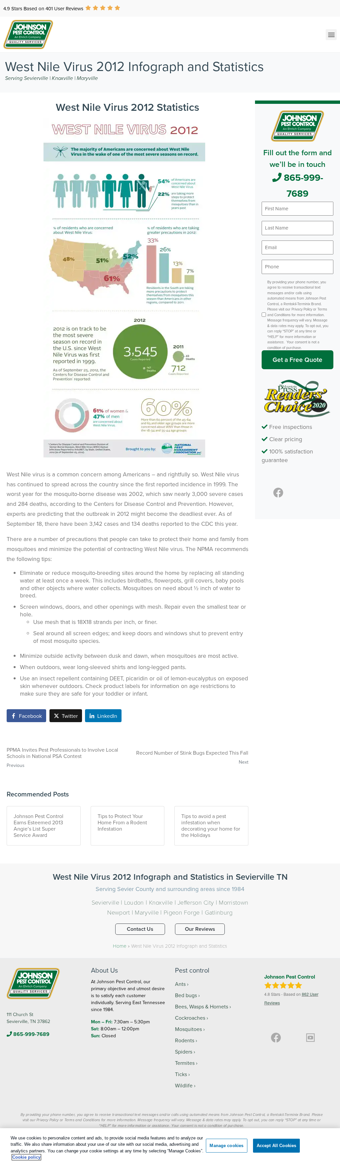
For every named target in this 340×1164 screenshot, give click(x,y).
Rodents (184, 1040)
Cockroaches (190, 1017)
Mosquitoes (188, 1029)
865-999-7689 (302, 185)
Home (120, 945)
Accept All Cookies (276, 1145)
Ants (180, 984)
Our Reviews (200, 929)
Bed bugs (186, 995)
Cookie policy (26, 1157)
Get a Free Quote (297, 359)
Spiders (183, 1051)
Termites (185, 1062)
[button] (331, 34)
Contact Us (140, 929)
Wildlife (184, 1085)
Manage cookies (226, 1145)
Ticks (181, 1074)
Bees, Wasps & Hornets (201, 1006)
